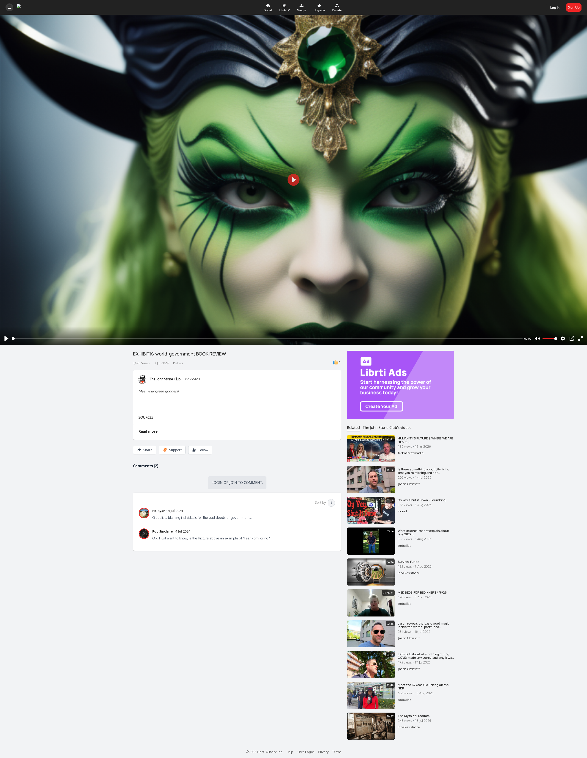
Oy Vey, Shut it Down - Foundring (422, 500)
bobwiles (404, 545)
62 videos (192, 379)
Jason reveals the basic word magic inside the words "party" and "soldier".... (423, 625)
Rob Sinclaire (162, 531)
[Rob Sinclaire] (144, 533)
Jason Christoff (408, 484)
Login (217, 482)
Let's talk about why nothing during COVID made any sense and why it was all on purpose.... (426, 656)
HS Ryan (158, 510)
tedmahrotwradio (410, 453)
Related (353, 427)
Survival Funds (408, 562)
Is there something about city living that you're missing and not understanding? (423, 471)
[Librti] (23, 6)
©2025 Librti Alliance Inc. (264, 752)
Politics (178, 363)
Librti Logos (306, 752)
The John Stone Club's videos (387, 427)
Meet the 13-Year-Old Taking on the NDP (423, 686)
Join (233, 482)
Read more (148, 431)
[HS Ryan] (144, 513)
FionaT (402, 511)
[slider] (267, 338)
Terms (336, 752)
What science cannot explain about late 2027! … (423, 532)
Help (289, 752)
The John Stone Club (165, 379)
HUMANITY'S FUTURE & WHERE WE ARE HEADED (425, 440)
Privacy (323, 752)
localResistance (409, 573)
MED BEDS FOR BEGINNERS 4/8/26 (422, 592)
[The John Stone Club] (142, 379)
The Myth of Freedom (413, 716)
